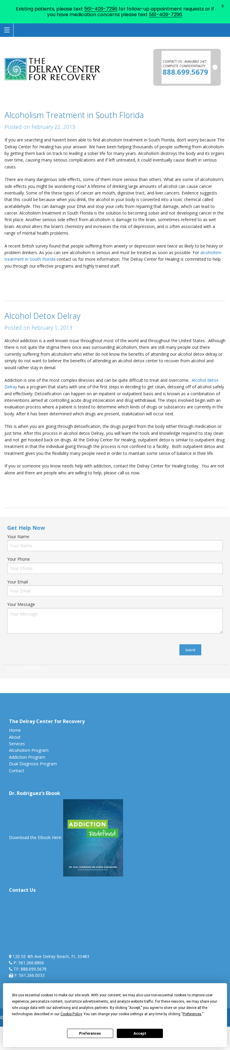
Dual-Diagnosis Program (33, 764)
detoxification (210, 278)
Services (17, 743)
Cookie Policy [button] (71, 1014)
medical (48, 285)
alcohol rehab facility (36, 278)
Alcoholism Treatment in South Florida (74, 114)
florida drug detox (21, 285)
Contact (16, 770)
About (15, 737)
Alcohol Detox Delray (42, 315)
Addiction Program (27, 757)
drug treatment (201, 485)
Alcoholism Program (29, 750)
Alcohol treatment (75, 485)
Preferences (90, 1033)
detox (189, 278)
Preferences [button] (192, 1014)
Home (15, 730)
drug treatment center (25, 492)
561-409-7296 (100, 8)
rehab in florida (73, 285)
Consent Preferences (27, 668)
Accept (140, 1033)
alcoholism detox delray (81, 278)
